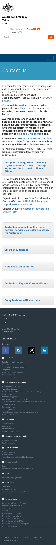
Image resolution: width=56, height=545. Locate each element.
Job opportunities (8, 377)
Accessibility (38, 537)
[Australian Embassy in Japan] (31, 350)
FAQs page (25, 108)
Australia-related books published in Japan (17, 457)
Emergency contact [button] (16, 249)
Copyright (5, 537)
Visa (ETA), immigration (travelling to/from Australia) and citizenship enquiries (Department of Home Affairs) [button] (25, 167)
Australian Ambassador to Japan (14, 367)
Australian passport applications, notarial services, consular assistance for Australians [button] (27, 230)
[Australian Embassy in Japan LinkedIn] (44, 350)
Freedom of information (11, 541)
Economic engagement (10, 396)
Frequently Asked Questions (12, 477)
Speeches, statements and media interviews (17, 468)
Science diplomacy (9, 407)
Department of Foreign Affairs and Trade (16, 503)
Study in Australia (8, 443)
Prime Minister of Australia (11, 513)
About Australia (7, 364)
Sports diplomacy (8, 409)
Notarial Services (8, 426)
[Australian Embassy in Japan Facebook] (5, 350)
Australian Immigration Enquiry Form (25, 210)
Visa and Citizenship (29, 133)
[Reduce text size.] (34, 29)
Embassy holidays (8, 375)
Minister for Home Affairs (11, 526)
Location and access (9, 489)
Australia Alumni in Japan (11, 386)
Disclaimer (26, 537)
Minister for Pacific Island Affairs (13, 521)
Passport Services (8, 429)
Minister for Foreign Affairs (11, 516)
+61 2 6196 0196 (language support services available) (24, 203)
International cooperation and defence (16, 399)
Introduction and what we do (12, 362)
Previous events (7, 454)
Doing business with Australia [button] (22, 300)
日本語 (19, 32)
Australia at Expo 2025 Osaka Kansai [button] (26, 283)
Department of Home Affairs (12, 505)
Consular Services (8, 423)
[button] (7, 358)
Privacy (15, 537)
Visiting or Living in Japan (11, 431)
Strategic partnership (9, 394)
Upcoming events (8, 452)
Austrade (5, 511)
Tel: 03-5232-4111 (9, 338)
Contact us (6, 487)
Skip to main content (16, 29)
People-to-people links (10, 414)
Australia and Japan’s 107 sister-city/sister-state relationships (23, 402)
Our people (6, 370)
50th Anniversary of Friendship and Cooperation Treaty (21, 391)
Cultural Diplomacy (9, 404)
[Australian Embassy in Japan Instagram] (18, 350)
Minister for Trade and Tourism (13, 518)
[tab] (28, 167)
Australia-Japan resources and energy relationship (20, 412)
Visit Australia (7, 508)
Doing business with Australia (12, 372)
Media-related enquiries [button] (19, 266)
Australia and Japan (9, 389)
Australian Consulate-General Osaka (15, 492)
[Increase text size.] (38, 29)
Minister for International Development (16, 523)
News (4, 466)
